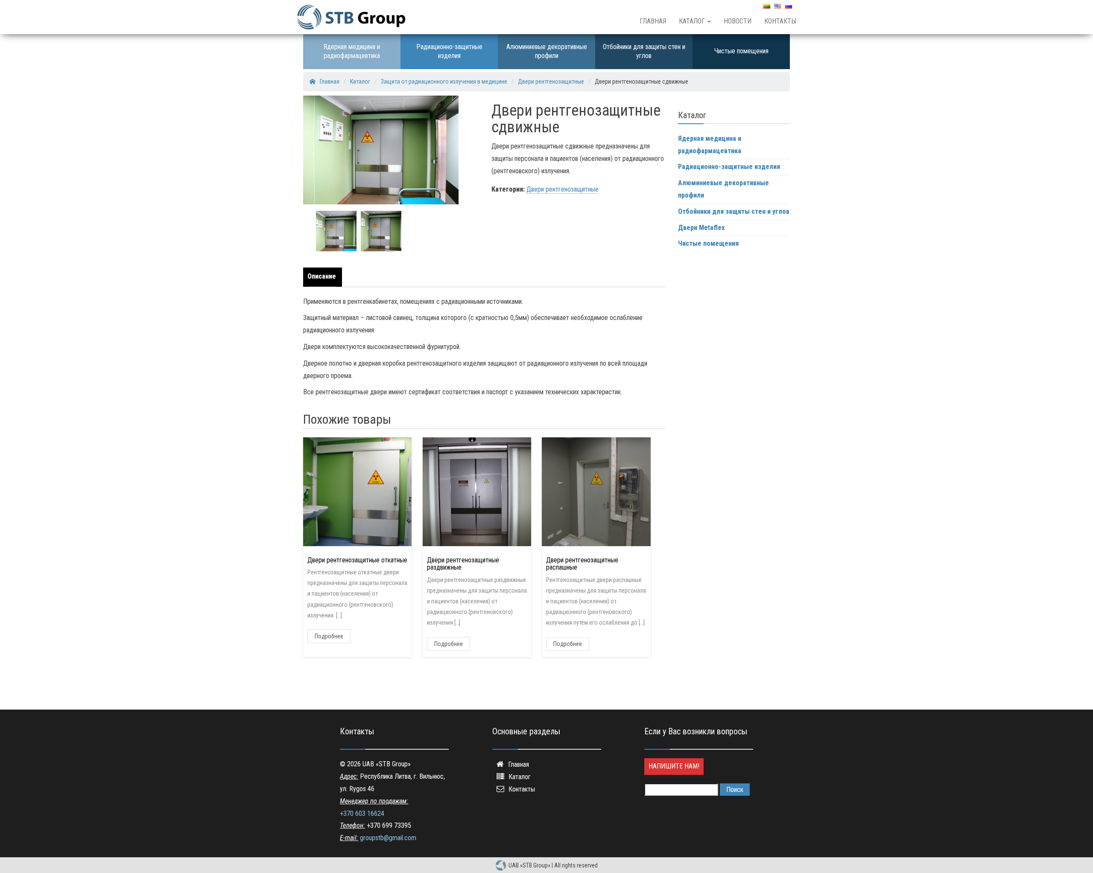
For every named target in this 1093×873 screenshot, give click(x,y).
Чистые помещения (741, 51)
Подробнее (329, 636)
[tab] (324, 277)
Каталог (693, 21)
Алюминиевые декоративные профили (546, 51)
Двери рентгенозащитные (562, 189)
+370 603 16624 (362, 813)
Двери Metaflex (701, 228)
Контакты (780, 21)
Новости (737, 21)
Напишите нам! (674, 766)
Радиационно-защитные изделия (449, 51)
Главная (653, 21)
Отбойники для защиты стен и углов (644, 51)
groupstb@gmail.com (388, 838)
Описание (321, 276)
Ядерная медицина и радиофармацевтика (352, 51)
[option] (336, 231)
